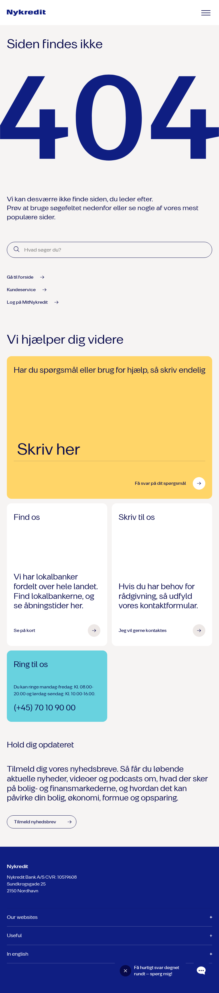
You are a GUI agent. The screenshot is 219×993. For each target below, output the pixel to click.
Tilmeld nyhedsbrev (35, 821)
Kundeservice (21, 289)
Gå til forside (20, 277)
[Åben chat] (201, 971)
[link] (31, 13)
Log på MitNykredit (27, 302)
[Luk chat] (125, 970)
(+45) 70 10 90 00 (45, 707)
